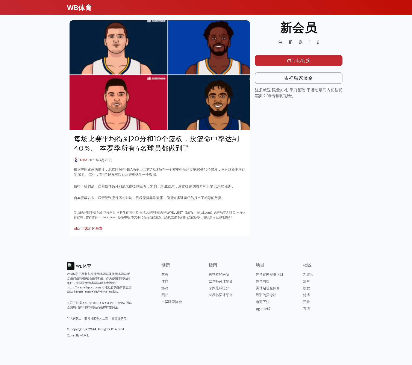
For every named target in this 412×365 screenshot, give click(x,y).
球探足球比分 (219, 288)
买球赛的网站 (219, 274)
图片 (164, 295)
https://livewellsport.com (84, 287)
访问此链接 (299, 60)
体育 (164, 281)
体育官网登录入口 (269, 274)
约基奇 (97, 228)
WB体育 (79, 7)
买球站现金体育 (268, 288)
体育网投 (263, 281)
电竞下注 (263, 301)
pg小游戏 (263, 308)
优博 (306, 295)
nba (77, 228)
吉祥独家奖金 (298, 78)
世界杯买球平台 (221, 281)
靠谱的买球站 (266, 295)
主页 (164, 274)
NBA (83, 160)
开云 (306, 301)
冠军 (306, 281)
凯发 (306, 288)
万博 (306, 308)
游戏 (164, 288)
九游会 (308, 274)
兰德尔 (86, 228)
